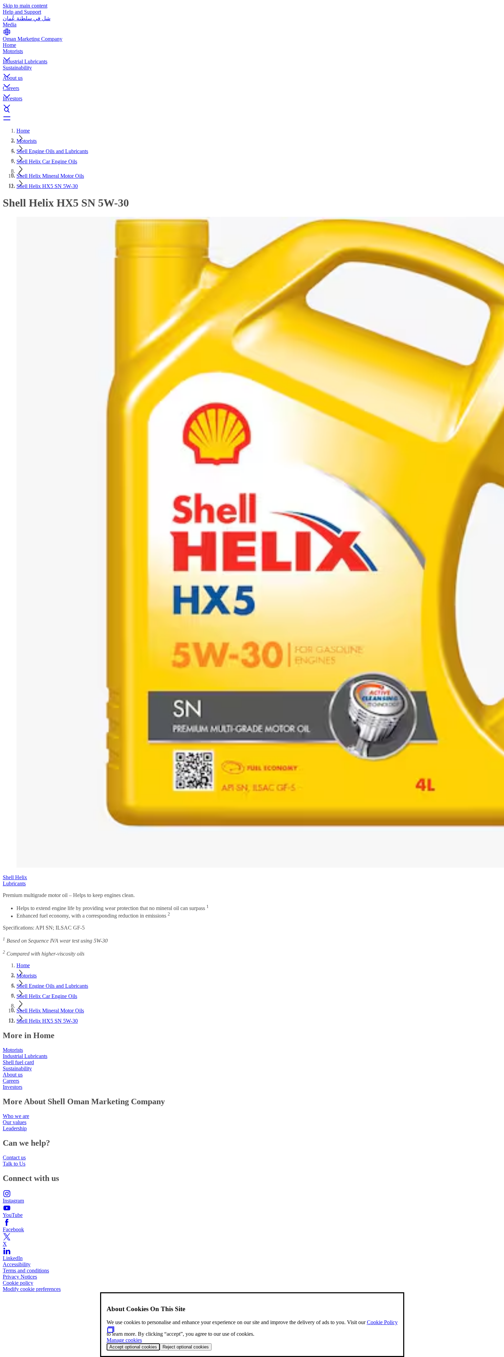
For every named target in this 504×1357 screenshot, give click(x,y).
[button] (252, 53)
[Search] (252, 110)
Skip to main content (25, 6)
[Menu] (252, 118)
